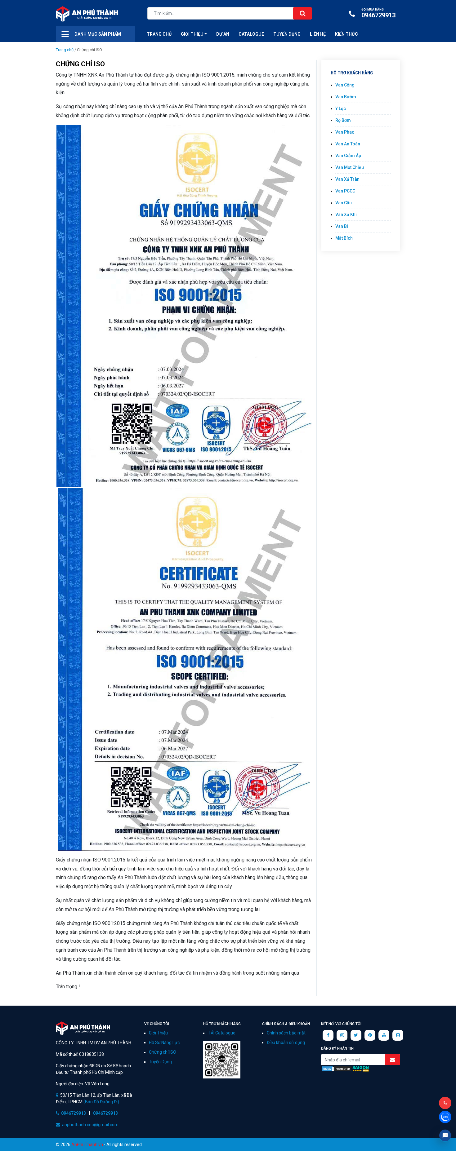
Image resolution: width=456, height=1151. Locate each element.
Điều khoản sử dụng (286, 1042)
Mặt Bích (344, 238)
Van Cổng (345, 84)
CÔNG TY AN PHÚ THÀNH (87, 14)
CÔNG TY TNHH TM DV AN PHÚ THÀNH (83, 1028)
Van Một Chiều (349, 167)
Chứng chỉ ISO (162, 1052)
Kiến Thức (346, 34)
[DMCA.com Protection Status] (336, 1068)
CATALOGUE (251, 34)
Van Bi (341, 226)
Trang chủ (65, 49)
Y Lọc (340, 108)
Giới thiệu (192, 34)
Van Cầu (343, 202)
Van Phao (345, 132)
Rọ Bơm (343, 120)
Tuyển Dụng (287, 34)
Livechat (445, 1135)
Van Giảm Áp (348, 155)
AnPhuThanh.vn (87, 1144)
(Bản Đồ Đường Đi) (101, 1101)
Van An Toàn (347, 143)
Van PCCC (345, 190)
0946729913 (378, 13)
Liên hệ (318, 34)
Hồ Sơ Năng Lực (164, 1042)
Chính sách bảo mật (286, 1032)
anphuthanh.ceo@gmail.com (90, 1124)
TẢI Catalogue (221, 1032)
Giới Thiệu (158, 1032)
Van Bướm (345, 96)
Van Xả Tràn (347, 179)
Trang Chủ (159, 34)
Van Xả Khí (346, 214)
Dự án (222, 34)
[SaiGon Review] (360, 1068)
